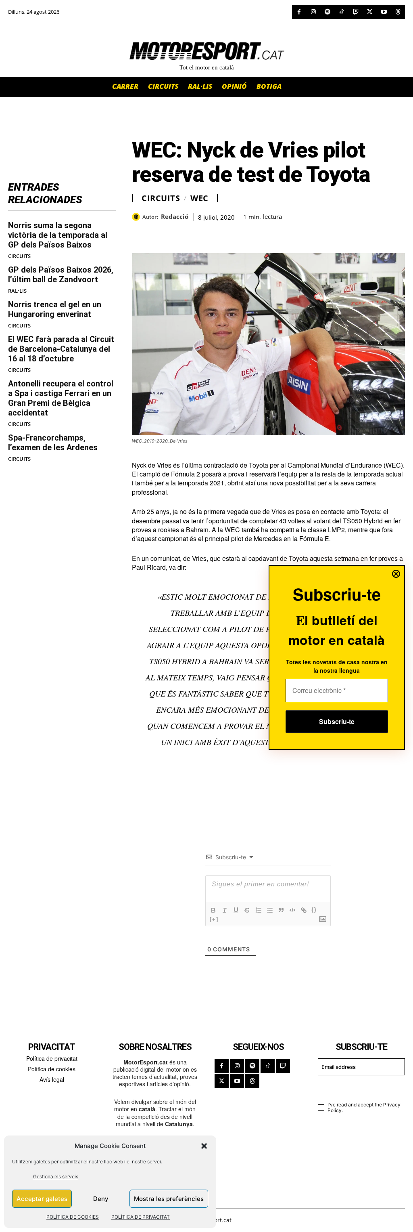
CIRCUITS (19, 256)
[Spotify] (327, 12)
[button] (204, 1146)
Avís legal (52, 1079)
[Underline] (236, 910)
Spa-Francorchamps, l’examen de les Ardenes (53, 442)
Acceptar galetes (42, 1199)
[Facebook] (299, 12)
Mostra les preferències (169, 1199)
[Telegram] (233, 233)
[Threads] (398, 12)
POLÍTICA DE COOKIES (72, 1217)
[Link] (303, 910)
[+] (214, 919)
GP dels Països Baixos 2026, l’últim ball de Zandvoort (60, 274)
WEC (199, 198)
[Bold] (213, 910)
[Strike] (247, 910)
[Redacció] (137, 217)
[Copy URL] (214, 233)
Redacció (174, 216)
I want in (356, 1087)
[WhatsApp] (158, 233)
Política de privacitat (51, 1058)
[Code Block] (292, 910)
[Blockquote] (281, 910)
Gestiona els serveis (55, 1176)
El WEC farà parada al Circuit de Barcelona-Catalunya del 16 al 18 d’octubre (61, 348)
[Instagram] (313, 12)
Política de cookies (51, 1069)
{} (314, 910)
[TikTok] (341, 12)
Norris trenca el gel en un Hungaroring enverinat (54, 309)
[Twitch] (355, 12)
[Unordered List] (269, 910)
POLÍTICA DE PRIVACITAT (140, 1217)
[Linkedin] (196, 233)
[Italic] (224, 910)
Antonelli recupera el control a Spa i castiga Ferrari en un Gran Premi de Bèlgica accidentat (60, 398)
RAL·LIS (17, 291)
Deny (100, 1199)
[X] (370, 12)
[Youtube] (384, 12)
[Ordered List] (258, 910)
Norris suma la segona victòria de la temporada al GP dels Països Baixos (57, 235)
